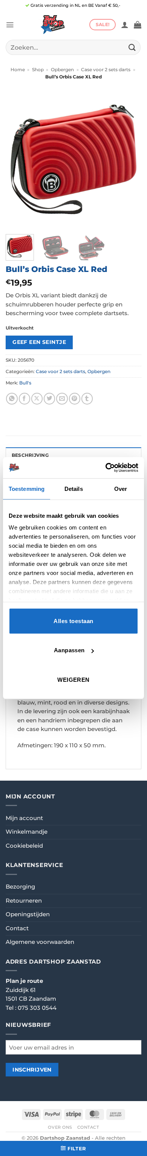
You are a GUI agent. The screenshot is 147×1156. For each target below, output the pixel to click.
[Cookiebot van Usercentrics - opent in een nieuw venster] (105, 468)
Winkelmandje (26, 831)
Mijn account (24, 818)
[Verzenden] (132, 47)
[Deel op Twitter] (49, 399)
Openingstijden (28, 914)
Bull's (25, 383)
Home (18, 69)
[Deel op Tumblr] (87, 399)
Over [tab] (120, 488)
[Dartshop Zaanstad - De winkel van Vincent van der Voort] (52, 24)
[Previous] (17, 160)
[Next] (129, 160)
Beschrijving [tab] (30, 455)
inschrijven (32, 1069)
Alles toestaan (73, 620)
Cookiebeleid (24, 845)
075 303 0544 (37, 1007)
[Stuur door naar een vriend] (61, 399)
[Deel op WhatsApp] (11, 399)
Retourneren (24, 900)
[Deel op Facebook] (24, 399)
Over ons (60, 1127)
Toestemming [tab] (26, 488)
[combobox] (73, 47)
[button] (10, 25)
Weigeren (73, 679)
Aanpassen (69, 650)
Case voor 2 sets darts (105, 69)
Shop (38, 69)
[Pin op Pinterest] (74, 399)
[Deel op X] (37, 399)
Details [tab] (73, 488)
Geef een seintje (39, 342)
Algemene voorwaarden (40, 942)
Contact (17, 928)
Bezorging (20, 886)
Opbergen (62, 69)
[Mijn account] (125, 24)
